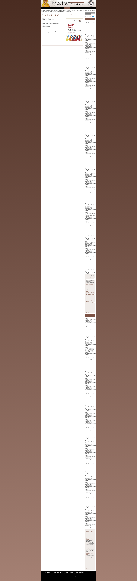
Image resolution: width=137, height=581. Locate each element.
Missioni (61, 572)
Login (87, 16)
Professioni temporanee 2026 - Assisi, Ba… (89, 548)
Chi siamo (44, 572)
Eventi (64, 574)
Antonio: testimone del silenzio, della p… (90, 285)
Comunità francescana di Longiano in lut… (89, 300)
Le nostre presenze (56, 572)
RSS (90, 16)
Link (79, 573)
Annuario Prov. (49, 572)
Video (75, 574)
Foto (74, 573)
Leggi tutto (87, 312)
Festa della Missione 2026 (90, 554)
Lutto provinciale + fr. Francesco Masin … (90, 277)
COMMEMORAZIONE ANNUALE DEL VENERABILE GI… (90, 538)
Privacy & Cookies (76, 576)
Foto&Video (76, 572)
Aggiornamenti (66, 572)
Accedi (83, 572)
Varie (80, 572)
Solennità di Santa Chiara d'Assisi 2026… (90, 532)
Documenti (71, 572)
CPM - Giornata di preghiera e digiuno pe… (90, 292)
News (64, 573)
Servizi (80, 574)
